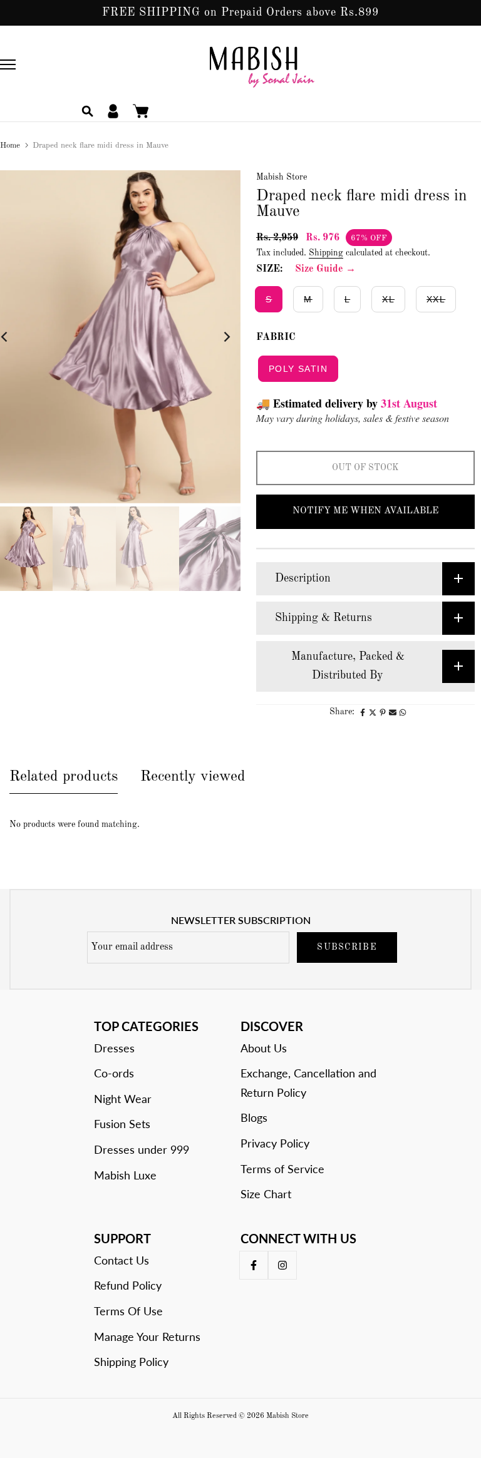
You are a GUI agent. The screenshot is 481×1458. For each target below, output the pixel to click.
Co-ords (114, 1073)
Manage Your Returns (147, 1336)
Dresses (114, 1048)
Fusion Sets (122, 1124)
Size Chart (265, 1194)
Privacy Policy (274, 1143)
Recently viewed (193, 776)
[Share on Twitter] (373, 712)
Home (10, 145)
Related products (63, 776)
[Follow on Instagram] (282, 1265)
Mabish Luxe (125, 1175)
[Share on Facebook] (363, 712)
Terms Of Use (128, 1311)
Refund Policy (128, 1285)
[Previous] (14, 337)
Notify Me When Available (365, 511)
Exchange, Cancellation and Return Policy (308, 1082)
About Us (263, 1048)
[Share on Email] (393, 712)
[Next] (217, 337)
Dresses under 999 (141, 1149)
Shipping (326, 253)
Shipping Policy (131, 1361)
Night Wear (123, 1099)
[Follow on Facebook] (253, 1265)
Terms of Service (282, 1169)
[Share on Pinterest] (383, 712)
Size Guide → (325, 269)
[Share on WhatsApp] (403, 712)
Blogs (253, 1117)
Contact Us (121, 1260)
